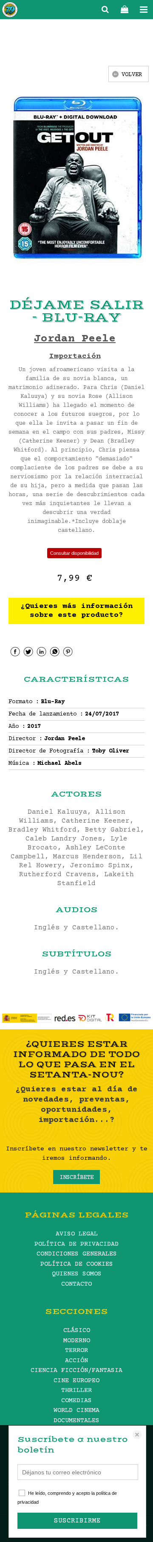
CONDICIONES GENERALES (77, 1254)
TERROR (76, 1350)
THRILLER (76, 1390)
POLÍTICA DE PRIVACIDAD (76, 1244)
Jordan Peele (75, 339)
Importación (75, 356)
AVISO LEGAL (77, 1234)
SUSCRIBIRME (77, 1521)
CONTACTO (76, 1284)
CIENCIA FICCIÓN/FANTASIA (76, 1370)
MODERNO (76, 1340)
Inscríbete (77, 1177)
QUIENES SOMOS (77, 1274)
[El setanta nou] (9, 11)
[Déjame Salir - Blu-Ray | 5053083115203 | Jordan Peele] (76, 177)
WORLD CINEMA (76, 1410)
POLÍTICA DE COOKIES (76, 1264)
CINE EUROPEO (76, 1380)
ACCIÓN (76, 1360)
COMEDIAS (76, 1400)
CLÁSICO (76, 1330)
